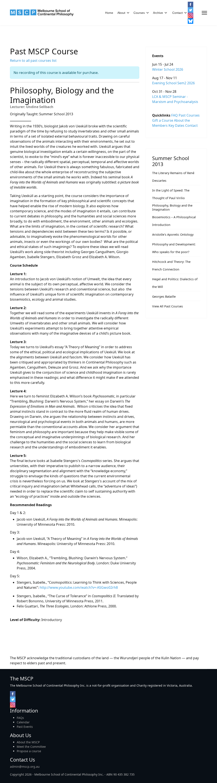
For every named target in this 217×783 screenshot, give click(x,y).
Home (109, 12)
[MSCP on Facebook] (190, 4)
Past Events (25, 727)
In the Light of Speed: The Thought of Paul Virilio (170, 194)
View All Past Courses (167, 306)
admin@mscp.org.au (25, 767)
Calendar (23, 722)
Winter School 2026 (167, 69)
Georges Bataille (164, 296)
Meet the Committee (31, 747)
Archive (158, 12)
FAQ (174, 115)
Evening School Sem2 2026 (173, 83)
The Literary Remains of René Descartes (173, 177)
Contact (177, 12)
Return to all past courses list (33, 60)
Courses (139, 12)
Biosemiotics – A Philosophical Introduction (174, 221)
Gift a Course (162, 120)
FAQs (20, 718)
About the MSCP (28, 742)
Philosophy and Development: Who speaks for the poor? (174, 248)
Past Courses (189, 115)
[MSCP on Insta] (190, 15)
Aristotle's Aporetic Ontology (172, 234)
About (121, 12)
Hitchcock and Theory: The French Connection (171, 265)
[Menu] (204, 12)
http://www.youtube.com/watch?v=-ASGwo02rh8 (79, 587)
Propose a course (29, 751)
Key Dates (176, 125)
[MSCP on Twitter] (190, 10)
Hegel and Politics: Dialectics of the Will (175, 283)
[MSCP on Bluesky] (190, 21)
